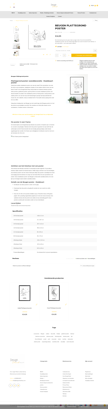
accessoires (36, 333)
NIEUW (13, 12)
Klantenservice (66, 389)
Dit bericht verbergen (71, 406)
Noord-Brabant (38, 339)
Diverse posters (81, 12)
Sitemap (64, 393)
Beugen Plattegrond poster (22, 20)
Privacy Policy (66, 385)
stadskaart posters (45, 91)
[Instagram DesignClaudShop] (14, 385)
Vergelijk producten (89, 380)
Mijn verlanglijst (88, 378)
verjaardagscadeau (46, 341)
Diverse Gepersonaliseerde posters (65, 12)
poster (44, 339)
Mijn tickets (87, 376)
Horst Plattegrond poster (54, 308)
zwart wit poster (70, 341)
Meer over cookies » (85, 406)
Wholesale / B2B (66, 391)
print (49, 339)
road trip (64, 339)
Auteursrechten (66, 382)
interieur (72, 333)
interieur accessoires (40, 336)
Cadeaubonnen (92, 12)
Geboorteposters (33, 12)
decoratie (53, 333)
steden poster (37, 341)
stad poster (70, 339)
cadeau (47, 333)
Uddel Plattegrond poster (25, 308)
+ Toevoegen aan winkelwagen (84, 55)
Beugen (42, 333)
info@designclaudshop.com (19, 380)
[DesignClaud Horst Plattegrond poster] (54, 293)
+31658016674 (17, 378)
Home (11, 20)
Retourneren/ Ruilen (67, 387)
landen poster (66, 336)
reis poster (54, 339)
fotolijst (58, 333)
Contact (60, 16)
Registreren (88, 371)
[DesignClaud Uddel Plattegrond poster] (24, 293)
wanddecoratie (55, 341)
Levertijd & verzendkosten (69, 380)
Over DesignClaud (67, 376)
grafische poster (65, 333)
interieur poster (49, 336)
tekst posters (14, 91)
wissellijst (63, 341)
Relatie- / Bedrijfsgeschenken (47, 12)
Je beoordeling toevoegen (88, 265)
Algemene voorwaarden (68, 378)
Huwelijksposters (22, 12)
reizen (59, 339)
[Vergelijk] (14, 4)
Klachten (65, 396)
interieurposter (58, 336)
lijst (71, 336)
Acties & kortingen (67, 374)
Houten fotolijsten (50, 16)
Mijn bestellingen (89, 374)
